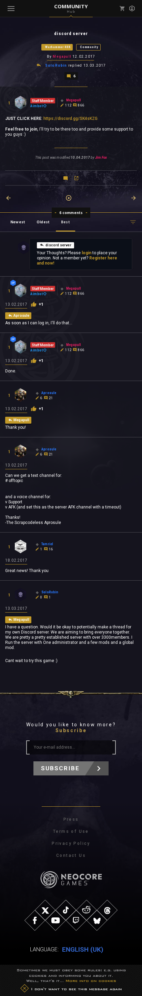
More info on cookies (90, 980)
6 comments (71, 212)
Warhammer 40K (57, 47)
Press (71, 819)
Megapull (62, 56)
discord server (58, 245)
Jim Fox (101, 157)
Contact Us (71, 855)
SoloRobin (56, 65)
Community (89, 47)
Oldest (43, 222)
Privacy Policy (71, 843)
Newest (17, 222)
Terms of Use (71, 831)
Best (65, 222)
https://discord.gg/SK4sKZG (70, 118)
